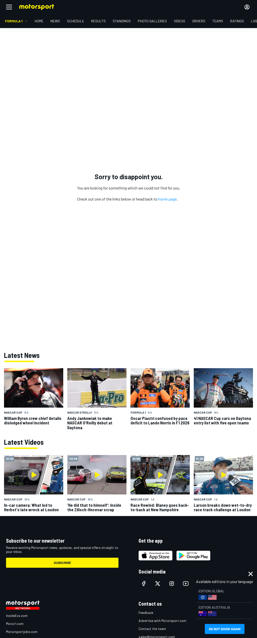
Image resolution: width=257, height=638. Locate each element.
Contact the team (152, 628)
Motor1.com (15, 623)
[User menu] (247, 7)
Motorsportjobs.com (21, 631)
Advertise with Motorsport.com (162, 620)
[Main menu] (9, 7)
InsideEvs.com (17, 615)
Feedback (146, 612)
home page (167, 199)
